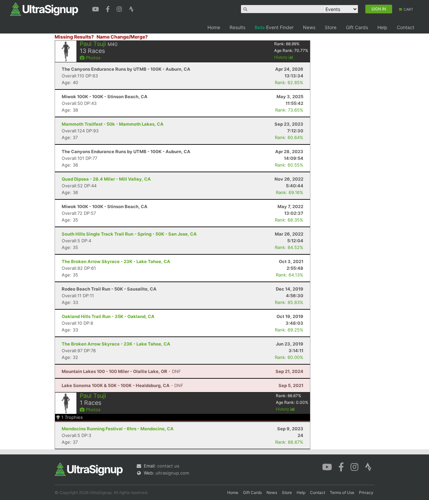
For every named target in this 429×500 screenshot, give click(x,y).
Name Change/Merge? (122, 37)
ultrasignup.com (172, 473)
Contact (405, 27)
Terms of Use (342, 492)
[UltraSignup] (44, 8)
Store (330, 27)
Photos (92, 57)
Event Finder (274, 27)
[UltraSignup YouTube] (96, 8)
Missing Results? (74, 37)
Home (213, 27)
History (281, 57)
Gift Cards (357, 27)
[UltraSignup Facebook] (108, 8)
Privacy (366, 492)
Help (382, 27)
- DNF (121, 371)
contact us (168, 465)
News (309, 27)
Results (237, 27)
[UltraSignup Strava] (131, 8)
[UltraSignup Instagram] (120, 8)
